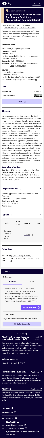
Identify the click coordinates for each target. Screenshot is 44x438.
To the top (23, 334)
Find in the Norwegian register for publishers (18, 79)
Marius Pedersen (10, 28)
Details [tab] (7, 271)
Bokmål (5, 363)
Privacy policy (11, 422)
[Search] (10, 3)
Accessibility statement (14, 425)
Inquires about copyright (15, 428)
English (22, 363)
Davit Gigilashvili (8, 25)
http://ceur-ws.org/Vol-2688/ (20, 256)
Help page (6, 408)
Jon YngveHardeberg (10, 201)
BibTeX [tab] (31, 282)
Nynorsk (14, 363)
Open (21, 101)
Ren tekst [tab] (12, 282)
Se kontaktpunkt (23, 324)
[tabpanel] (22, 295)
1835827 (13, 59)
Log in (35, 3)
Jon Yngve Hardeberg (27, 28)
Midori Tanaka (22, 25)
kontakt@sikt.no (12, 434)
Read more (37, 338)
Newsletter (10, 418)
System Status (7, 412)
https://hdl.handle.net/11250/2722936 (23, 56)
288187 (27, 235)
